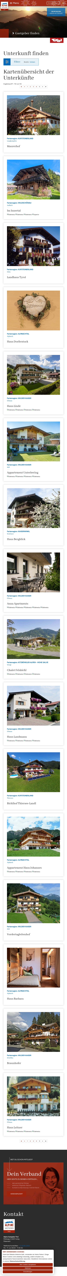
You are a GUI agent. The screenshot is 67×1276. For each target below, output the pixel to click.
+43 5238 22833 (24, 1246)
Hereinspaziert (16, 1194)
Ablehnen (28, 1268)
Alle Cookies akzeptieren (28, 1264)
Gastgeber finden (27, 33)
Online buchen (56, 11)
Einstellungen (27, 1272)
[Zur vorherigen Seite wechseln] (24, 86)
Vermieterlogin (53, 3)
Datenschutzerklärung (17, 1261)
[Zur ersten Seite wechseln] (21, 86)
